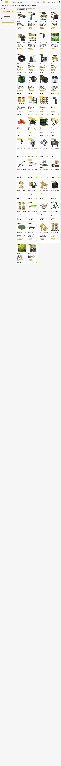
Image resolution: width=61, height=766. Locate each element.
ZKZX (25, 127)
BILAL (25, 106)
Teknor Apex (35, 253)
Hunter (58, 84)
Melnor (47, 148)
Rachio (35, 106)
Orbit (47, 42)
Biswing (46, 21)
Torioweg (57, 190)
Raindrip (24, 63)
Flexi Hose (24, 42)
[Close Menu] (1, 2)
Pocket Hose (57, 21)
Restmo (57, 106)
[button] (49, 2)
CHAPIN (35, 84)
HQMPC (35, 42)
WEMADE (46, 169)
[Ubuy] (6, 2)
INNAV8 (35, 21)
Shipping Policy (7, 16)
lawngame (46, 211)
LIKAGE (24, 211)
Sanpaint (57, 169)
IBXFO (47, 127)
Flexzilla (35, 211)
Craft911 (35, 127)
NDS (25, 232)
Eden (25, 21)
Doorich (46, 84)
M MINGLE (57, 232)
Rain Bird (35, 63)
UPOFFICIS (57, 42)
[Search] (44, 2)
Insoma (46, 63)
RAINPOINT (57, 148)
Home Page (3, 5)
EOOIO (25, 84)
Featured (57, 8)
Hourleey (57, 63)
